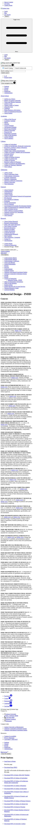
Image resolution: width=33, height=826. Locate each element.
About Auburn (5, 96)
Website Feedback (11, 719)
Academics (4, 116)
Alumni (6, 88)
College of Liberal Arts (10, 158)
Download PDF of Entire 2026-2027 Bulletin (16, 775)
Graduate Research (9, 232)
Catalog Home (8, 5)
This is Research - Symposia (12, 237)
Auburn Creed (8, 103)
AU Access (7, 14)
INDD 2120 (23, 489)
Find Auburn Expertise (10, 226)
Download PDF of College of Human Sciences (17, 801)
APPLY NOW (8, 172)
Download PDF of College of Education (15, 788)
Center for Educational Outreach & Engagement (17, 196)
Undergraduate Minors (10, 259)
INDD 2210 (12, 405)
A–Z (5, 76)
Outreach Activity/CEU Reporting (13, 212)
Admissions (4, 169)
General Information (9, 264)
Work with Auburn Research (12, 224)
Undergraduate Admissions (11, 176)
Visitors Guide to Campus (11, 105)
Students (6, 86)
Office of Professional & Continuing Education (17, 207)
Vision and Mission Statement (12, 102)
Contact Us (7, 239)
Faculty (6, 275)
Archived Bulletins (9, 289)
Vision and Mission (9, 262)
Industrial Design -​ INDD (15, 280)
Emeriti (6, 277)
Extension (7, 201)
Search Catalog (8, 68)
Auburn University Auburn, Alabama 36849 (11, 714)
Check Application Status (11, 174)
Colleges (3, 141)
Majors (6, 122)
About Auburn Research (11, 221)
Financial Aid (8, 132)
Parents (6, 89)
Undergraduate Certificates (11, 261)
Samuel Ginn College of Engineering (14, 151)
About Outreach (8, 190)
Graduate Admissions (10, 177)
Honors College (8, 155)
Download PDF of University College (14, 823)
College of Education (10, 149)
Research (3, 218)
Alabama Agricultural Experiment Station (15, 272)
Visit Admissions (9, 184)
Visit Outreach (8, 215)
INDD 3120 (12, 479)
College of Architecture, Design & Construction (17, 146)
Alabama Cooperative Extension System (15, 274)
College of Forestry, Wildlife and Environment (17, 152)
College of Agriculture (10, 144)
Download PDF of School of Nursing (14, 807)
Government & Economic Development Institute (17, 206)
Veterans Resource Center (11, 288)
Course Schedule (9, 125)
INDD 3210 (4, 501)
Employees (7, 91)
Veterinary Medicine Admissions (13, 180)
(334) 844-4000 (10, 717)
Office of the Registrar (10, 135)
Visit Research (8, 240)
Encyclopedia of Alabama (11, 199)
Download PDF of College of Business (15, 785)
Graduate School (9, 154)
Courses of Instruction (10, 245)
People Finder (8, 77)
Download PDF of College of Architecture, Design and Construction (16, 781)
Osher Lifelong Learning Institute (13, 210)
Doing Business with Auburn (12, 110)
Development (8, 198)
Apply (6, 11)
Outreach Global (8, 214)
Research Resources (9, 228)
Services (6, 267)
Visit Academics (8, 138)
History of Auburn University (12, 100)
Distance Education (9, 130)
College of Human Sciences (12, 157)
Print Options (4, 254)
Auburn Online (8, 194)
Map (5, 13)
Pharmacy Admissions (10, 179)
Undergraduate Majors (10, 258)
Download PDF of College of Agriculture (15, 778)
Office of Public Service (11, 209)
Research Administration (11, 223)
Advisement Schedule (10, 127)
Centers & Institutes (9, 231)
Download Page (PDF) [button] (10, 767)
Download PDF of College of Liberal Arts (16, 804)
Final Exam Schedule (10, 129)
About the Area (8, 107)
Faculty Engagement (10, 202)
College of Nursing (9, 160)
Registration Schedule (10, 133)
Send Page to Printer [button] (10, 761)
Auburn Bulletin (8, 137)
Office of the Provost (10, 119)
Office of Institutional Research (13, 111)
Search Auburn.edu (20, 68)
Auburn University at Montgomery (14, 727)
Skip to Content (8, 2)
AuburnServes (8, 193)
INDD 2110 (14, 377)
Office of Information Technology (13, 282)
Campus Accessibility (10, 736)
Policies (6, 266)
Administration (8, 93)
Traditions (7, 108)
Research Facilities (9, 229)
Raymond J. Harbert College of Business (15, 147)
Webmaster (9, 721)
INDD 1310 (18, 330)
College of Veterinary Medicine (13, 165)
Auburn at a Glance (9, 99)
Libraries (6, 124)
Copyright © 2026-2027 (11, 739)
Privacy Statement (9, 738)
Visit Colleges (8, 166)
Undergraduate (8, 269)
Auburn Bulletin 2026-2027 (5, 252)
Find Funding (8, 236)
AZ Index (7, 4)
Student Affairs (8, 285)
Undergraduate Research (11, 234)
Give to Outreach (9, 204)
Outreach (3, 187)
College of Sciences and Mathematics (14, 163)
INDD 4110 (19, 508)
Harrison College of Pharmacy (12, 162)
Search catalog (5, 71)
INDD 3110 (14, 470)
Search (7, 16)
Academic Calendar (9, 121)
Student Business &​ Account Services (14, 286)
